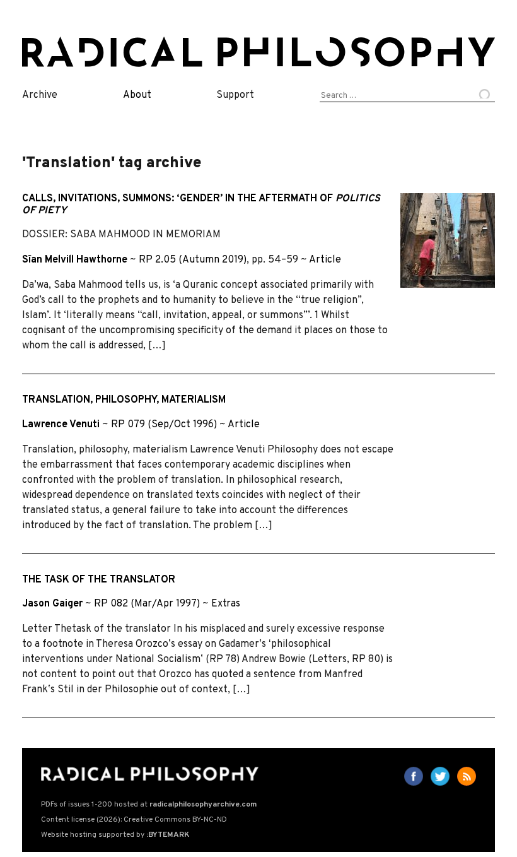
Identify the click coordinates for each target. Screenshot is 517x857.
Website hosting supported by (115, 835)
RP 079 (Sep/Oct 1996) (164, 424)
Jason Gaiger (52, 604)
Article (325, 260)
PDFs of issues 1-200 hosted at (149, 805)
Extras (225, 604)
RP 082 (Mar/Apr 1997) (147, 604)
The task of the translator (98, 580)
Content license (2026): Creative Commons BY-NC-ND (134, 820)
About (137, 95)
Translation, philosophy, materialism (124, 400)
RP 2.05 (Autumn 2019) (193, 260)
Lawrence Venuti (61, 424)
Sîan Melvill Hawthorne (74, 260)
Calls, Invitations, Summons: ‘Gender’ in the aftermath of (201, 204)
